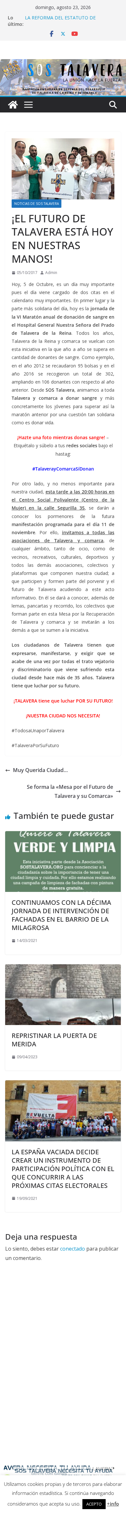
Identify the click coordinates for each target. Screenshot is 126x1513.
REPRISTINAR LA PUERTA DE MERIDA (54, 1039)
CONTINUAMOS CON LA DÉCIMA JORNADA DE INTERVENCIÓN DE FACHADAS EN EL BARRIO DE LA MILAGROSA (61, 915)
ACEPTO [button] (94, 1504)
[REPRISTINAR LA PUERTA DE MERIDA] (63, 968)
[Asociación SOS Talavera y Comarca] (13, 104)
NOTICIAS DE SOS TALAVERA (36, 203)
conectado (72, 1248)
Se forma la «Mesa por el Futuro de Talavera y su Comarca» (70, 791)
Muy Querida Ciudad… (40, 770)
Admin (51, 272)
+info (113, 1503)
